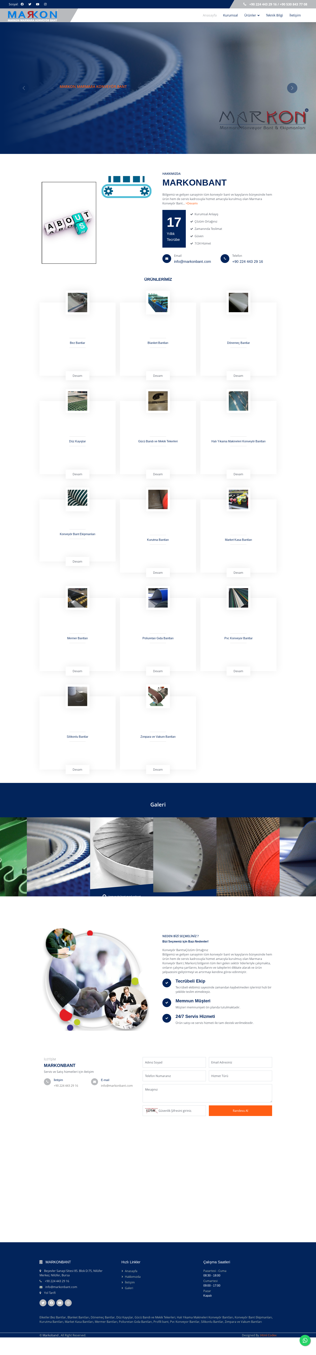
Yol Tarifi (50, 1319)
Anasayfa (210, 15)
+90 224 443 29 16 (66, 1112)
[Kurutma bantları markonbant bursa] (158, 872)
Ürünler (250, 15)
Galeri (158, 830)
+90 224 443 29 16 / (264, 4)
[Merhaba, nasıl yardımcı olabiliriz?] (305, 1340)
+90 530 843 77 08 (293, 4)
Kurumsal (230, 15)
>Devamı (192, 230)
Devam (77, 402)
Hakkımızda (133, 1303)
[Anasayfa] (34, 15)
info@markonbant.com (117, 1112)
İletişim (295, 15)
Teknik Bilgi (274, 15)
